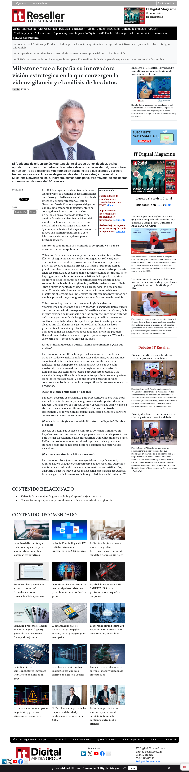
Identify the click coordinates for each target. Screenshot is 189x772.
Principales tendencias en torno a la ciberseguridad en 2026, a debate (153, 415)
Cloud (91, 28)
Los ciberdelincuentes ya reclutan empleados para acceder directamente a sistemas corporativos (28, 549)
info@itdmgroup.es (148, 761)
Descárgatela (154, 17)
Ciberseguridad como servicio (132, 33)
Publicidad (170, 739)
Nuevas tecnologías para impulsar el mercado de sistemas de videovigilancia (66, 500)
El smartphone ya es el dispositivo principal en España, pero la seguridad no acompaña (69, 631)
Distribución (20, 212)
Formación (78, 28)
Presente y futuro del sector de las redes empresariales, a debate (151, 356)
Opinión (153, 28)
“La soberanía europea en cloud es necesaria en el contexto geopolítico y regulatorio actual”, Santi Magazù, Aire (154, 283)
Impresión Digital (85, 33)
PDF (159, 205)
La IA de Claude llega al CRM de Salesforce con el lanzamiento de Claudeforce (69, 547)
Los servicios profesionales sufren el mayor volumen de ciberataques (106, 671)
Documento (119, 220)
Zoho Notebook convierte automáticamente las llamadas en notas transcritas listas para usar (29, 590)
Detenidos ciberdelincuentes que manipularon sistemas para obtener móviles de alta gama (69, 590)
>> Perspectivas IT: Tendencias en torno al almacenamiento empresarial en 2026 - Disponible (69, 53)
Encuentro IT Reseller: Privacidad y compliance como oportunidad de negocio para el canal (152, 71)
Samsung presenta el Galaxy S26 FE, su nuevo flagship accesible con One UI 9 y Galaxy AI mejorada (30, 631)
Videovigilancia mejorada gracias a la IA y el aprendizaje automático (61, 496)
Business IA (160, 33)
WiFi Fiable (105, 33)
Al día (16, 28)
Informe (120, 231)
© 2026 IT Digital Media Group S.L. (31, 739)
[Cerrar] (169, 768)
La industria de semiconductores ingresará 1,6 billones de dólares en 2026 (30, 673)
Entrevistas (29, 28)
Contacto (154, 739)
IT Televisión (42, 33)
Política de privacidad (133, 739)
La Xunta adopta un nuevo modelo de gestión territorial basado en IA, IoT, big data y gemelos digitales (107, 549)
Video (110, 205)
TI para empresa (63, 33)
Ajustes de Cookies (106, 739)
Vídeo (32, 212)
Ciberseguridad (47, 28)
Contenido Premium (134, 28)
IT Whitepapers (22, 33)
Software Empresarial (26, 37)
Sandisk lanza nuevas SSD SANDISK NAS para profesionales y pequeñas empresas (105, 590)
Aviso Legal (60, 739)
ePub (168, 205)
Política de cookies (81, 739)
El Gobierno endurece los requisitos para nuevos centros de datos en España (68, 671)
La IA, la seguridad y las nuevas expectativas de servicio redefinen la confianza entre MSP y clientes (104, 716)
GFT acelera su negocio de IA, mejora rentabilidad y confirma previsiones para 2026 (69, 714)
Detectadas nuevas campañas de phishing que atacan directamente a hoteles (31, 712)
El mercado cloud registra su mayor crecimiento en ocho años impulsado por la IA (107, 630)
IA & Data (64, 28)
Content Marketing (108, 28)
